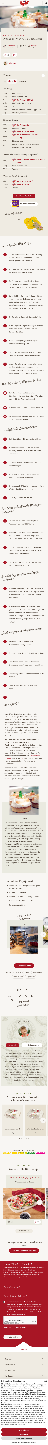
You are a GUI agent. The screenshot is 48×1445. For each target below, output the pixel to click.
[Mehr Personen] (15, 81)
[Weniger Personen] (9, 81)
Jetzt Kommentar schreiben (26, 1251)
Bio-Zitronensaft (23, 184)
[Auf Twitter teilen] (20, 996)
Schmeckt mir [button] (26, 966)
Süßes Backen (37, 972)
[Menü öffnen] (3, 3)
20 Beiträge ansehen (31, 1045)
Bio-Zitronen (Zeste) (25, 181)
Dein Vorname (11, 1287)
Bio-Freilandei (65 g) (25, 100)
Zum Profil (12, 1045)
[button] (43, 934)
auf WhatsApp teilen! (25, 196)
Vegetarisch (30, 977)
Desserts (18, 972)
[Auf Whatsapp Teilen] (26, 996)
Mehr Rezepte (24, 1231)
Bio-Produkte (10, 1365)
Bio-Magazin (10, 1370)
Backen (8, 972)
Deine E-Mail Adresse (15, 1296)
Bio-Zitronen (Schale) (25, 131)
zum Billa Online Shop (27, 204)
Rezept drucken (25, 990)
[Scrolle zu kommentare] (14, 55)
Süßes (27, 972)
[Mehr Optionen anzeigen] (38, 996)
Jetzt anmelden (12, 1337)
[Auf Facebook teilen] (14, 996)
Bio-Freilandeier (23, 125)
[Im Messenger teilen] (32, 996)
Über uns (8, 1359)
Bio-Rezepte (10, 1376)
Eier (22, 758)
